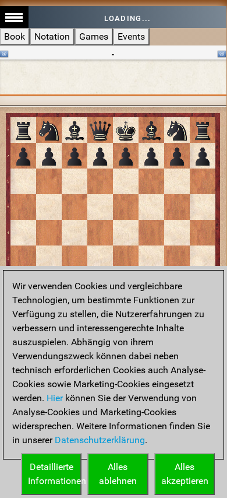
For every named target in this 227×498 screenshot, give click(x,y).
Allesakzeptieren (184, 473)
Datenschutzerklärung (100, 440)
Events (131, 36)
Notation (52, 36)
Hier (55, 398)
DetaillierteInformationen (54, 473)
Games (93, 36)
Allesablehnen (118, 473)
